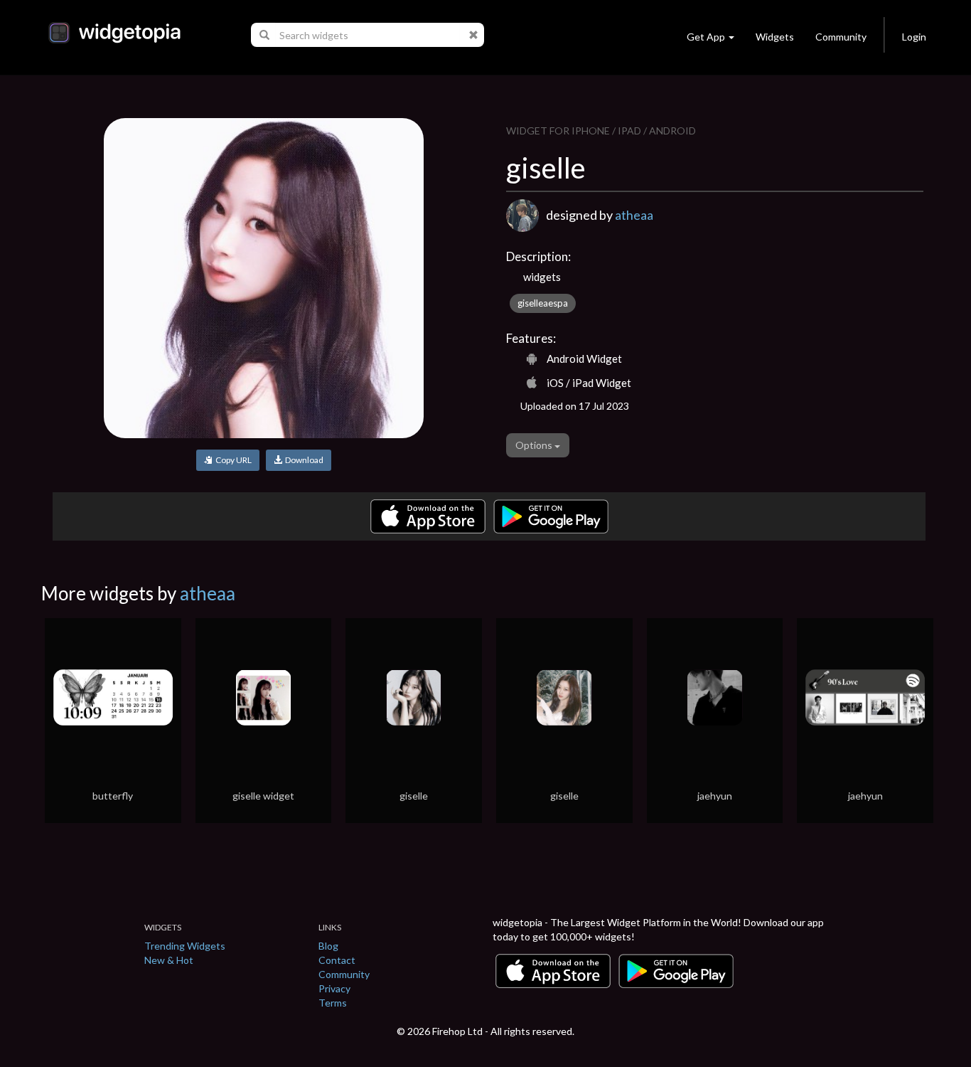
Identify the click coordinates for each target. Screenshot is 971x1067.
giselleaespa (542, 303)
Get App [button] (706, 37)
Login (914, 37)
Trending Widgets (184, 946)
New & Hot (168, 960)
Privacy (334, 988)
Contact (336, 960)
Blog (328, 946)
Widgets (775, 37)
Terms (332, 1003)
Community (841, 37)
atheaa (634, 215)
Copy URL (232, 460)
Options (534, 445)
